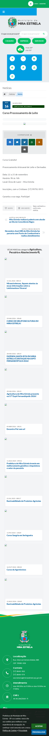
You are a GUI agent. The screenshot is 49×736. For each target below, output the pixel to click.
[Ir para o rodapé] (38, 76)
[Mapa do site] (34, 67)
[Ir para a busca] (32, 76)
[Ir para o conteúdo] (20, 76)
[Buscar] (43, 34)
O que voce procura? (10, 34)
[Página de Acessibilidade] (12, 76)
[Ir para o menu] (26, 76)
